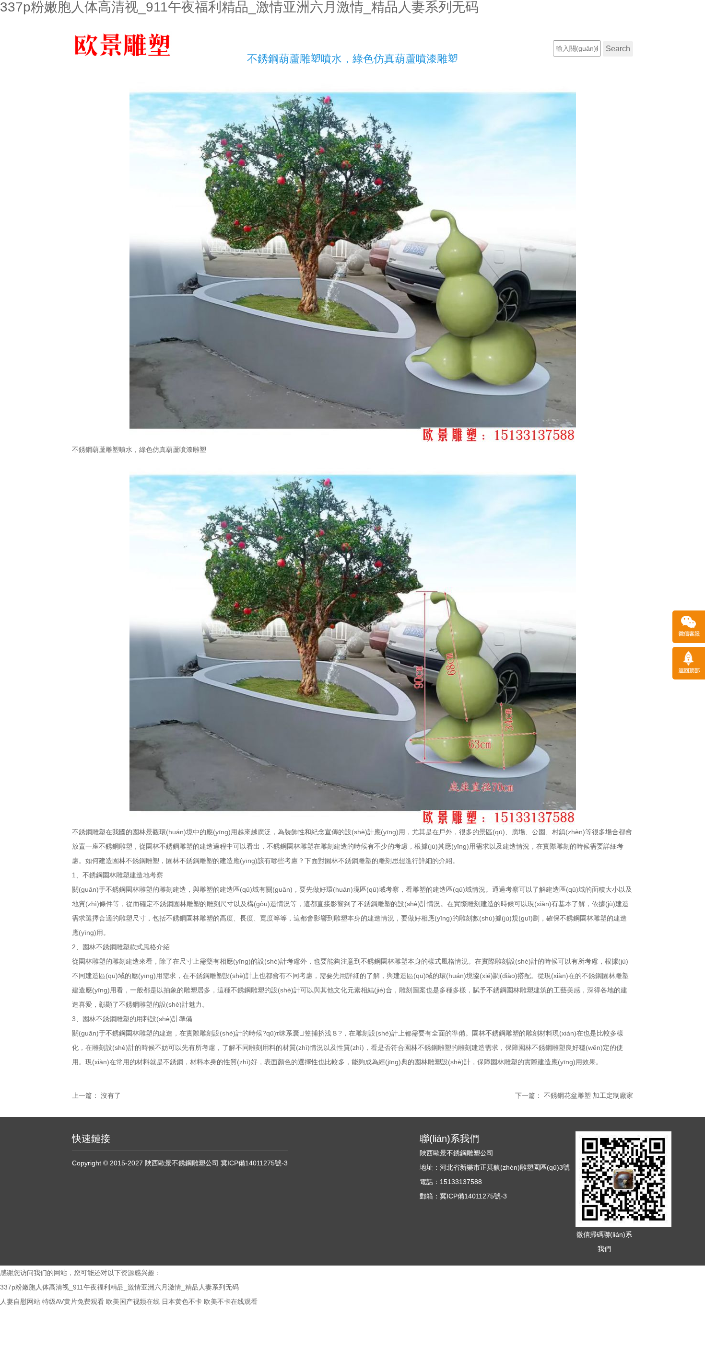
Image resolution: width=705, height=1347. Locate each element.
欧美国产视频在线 (133, 1301)
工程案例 (477, 48)
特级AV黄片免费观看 (73, 1301)
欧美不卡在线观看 (231, 1301)
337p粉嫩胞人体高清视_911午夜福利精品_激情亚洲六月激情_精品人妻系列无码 (119, 1287)
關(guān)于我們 (344, 48)
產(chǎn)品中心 (416, 48)
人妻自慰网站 (20, 1301)
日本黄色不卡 (182, 1301)
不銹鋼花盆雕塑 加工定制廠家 (588, 1095)
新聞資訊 (527, 48)
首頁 (293, 48)
